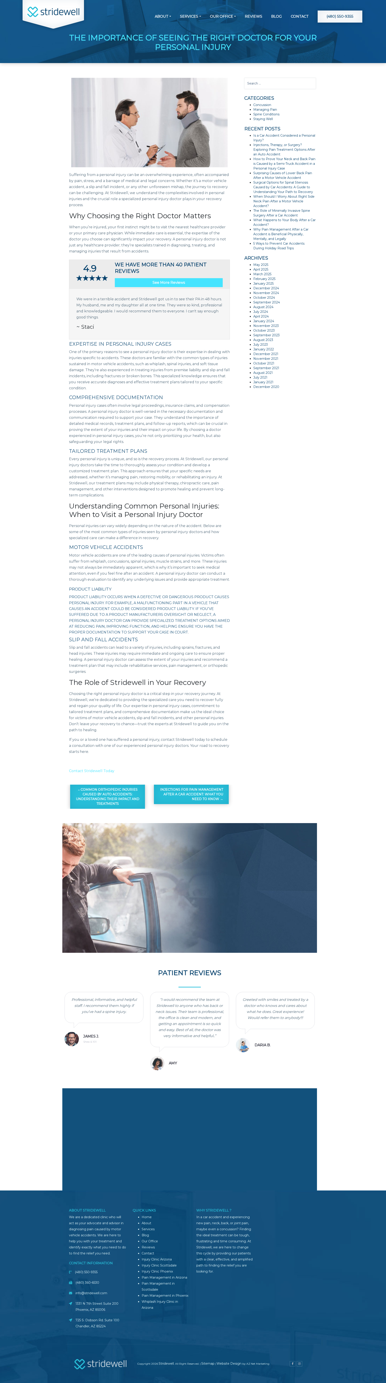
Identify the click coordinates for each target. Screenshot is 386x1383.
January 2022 (263, 349)
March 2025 (262, 274)
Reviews (253, 16)
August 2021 (263, 373)
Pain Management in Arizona (164, 1277)
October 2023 (264, 330)
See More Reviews (169, 282)
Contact (300, 16)
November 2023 (266, 326)
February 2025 (264, 279)
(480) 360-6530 (87, 1283)
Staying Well (263, 119)
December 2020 (266, 387)
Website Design (229, 1364)
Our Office (221, 16)
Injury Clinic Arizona (157, 1259)
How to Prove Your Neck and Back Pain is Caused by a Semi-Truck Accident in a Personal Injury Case (284, 163)
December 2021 (265, 354)
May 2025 (260, 265)
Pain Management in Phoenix (165, 1296)
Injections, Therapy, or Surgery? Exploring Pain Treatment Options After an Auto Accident (284, 149)
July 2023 (260, 345)
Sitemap (207, 1364)
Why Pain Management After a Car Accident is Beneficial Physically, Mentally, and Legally (280, 234)
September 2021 (266, 368)
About (161, 16)
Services (189, 16)
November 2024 (266, 293)
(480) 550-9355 (340, 16)
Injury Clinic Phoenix (157, 1271)
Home (147, 1217)
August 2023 (263, 340)
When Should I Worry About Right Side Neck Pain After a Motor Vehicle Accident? (284, 201)
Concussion (262, 105)
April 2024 (261, 316)
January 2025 (263, 284)
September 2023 (266, 335)
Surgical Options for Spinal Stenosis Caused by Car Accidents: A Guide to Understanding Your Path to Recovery (283, 187)
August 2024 (263, 307)
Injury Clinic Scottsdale (159, 1265)
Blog (276, 16)
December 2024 (266, 288)
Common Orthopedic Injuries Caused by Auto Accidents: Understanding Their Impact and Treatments (107, 797)
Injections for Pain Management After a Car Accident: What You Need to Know (191, 794)
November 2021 (265, 359)
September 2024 (266, 302)
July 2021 (260, 377)
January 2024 (263, 321)
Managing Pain (265, 110)
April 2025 (260, 269)
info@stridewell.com (91, 1293)
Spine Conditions (266, 114)
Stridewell (166, 1364)
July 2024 (260, 312)
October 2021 (263, 363)
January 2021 (263, 382)
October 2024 (264, 298)
